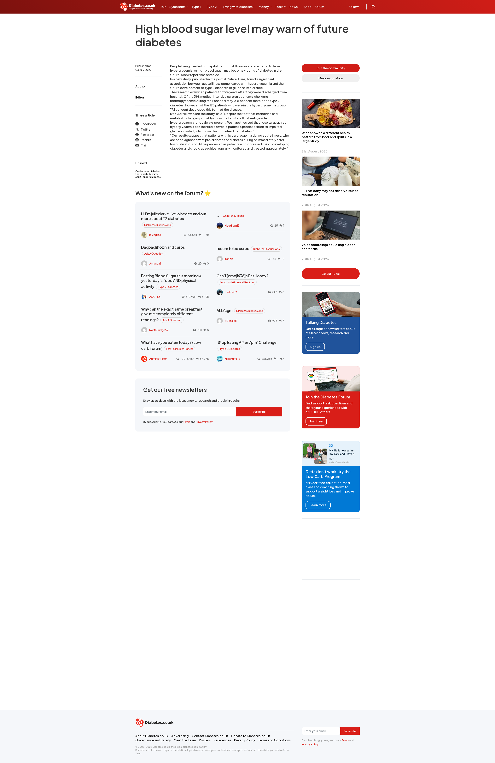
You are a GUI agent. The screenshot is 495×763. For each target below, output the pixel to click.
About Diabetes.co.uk (151, 736)
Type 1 (196, 7)
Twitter (146, 129)
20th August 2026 (315, 205)
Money (264, 7)
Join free (316, 421)
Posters (205, 740)
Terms (186, 421)
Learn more (318, 505)
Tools (279, 7)
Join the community (330, 68)
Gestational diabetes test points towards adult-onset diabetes (148, 174)
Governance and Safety (153, 740)
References (222, 740)
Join (163, 7)
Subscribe (259, 411)
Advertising (180, 736)
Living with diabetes (238, 7)
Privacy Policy (204, 421)
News (293, 7)
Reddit (146, 140)
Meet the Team (185, 740)
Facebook (148, 124)
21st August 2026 (315, 151)
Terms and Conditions (274, 740)
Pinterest (147, 135)
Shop (308, 7)
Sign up (315, 347)
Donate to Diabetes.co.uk (250, 736)
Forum (319, 7)
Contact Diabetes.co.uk (210, 736)
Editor (139, 97)
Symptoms (177, 7)
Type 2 (212, 7)
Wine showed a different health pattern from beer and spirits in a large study (327, 137)
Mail (144, 145)
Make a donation (330, 78)
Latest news (331, 273)
